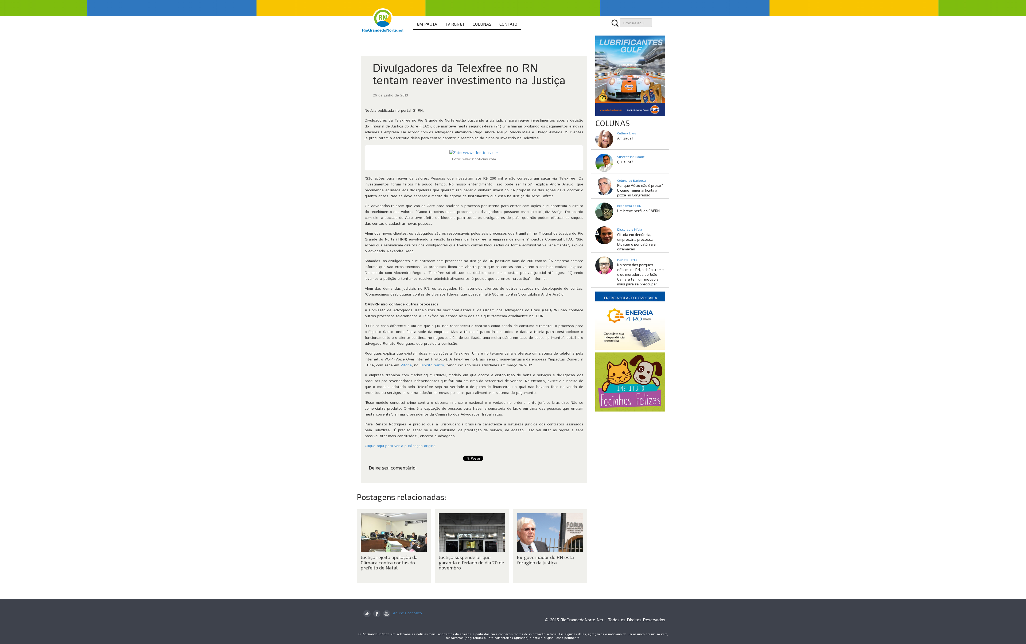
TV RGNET (455, 23)
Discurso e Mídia (629, 229)
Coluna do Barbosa (631, 180)
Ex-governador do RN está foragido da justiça (545, 559)
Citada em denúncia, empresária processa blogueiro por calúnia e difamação (636, 241)
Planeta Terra (627, 259)
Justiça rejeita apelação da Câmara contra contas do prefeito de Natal (389, 562)
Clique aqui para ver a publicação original (400, 446)
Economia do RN (629, 205)
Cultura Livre (626, 133)
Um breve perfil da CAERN (638, 210)
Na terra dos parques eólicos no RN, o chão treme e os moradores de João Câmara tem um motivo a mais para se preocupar (640, 274)
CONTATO (508, 23)
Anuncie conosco (407, 613)
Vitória (406, 365)
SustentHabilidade (631, 156)
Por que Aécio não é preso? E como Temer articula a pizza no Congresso (640, 190)
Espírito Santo (432, 365)
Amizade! (625, 138)
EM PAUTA (427, 23)
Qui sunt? (625, 162)
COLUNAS (482, 23)
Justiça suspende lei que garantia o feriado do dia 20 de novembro (471, 562)
